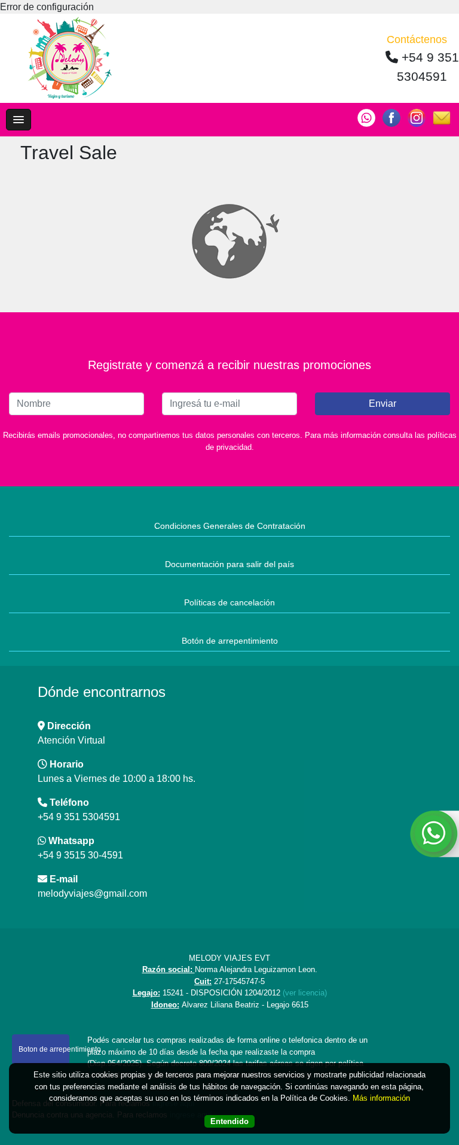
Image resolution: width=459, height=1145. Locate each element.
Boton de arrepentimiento (44, 1049)
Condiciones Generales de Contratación (229, 526)
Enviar (382, 403)
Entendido (229, 1121)
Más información (381, 1098)
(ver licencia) (305, 992)
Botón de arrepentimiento (230, 640)
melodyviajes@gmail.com (92, 893)
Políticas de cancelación (229, 602)
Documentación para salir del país (229, 564)
